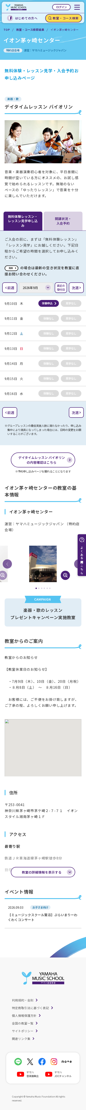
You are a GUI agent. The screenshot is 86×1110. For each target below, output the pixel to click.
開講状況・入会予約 (63, 220)
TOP (7, 30)
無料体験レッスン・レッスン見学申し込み (23, 221)
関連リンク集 (21, 1038)
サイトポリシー (23, 1031)
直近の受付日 (61, 288)
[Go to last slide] (7, 564)
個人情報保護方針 (24, 1015)
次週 (75, 287)
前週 (10, 287)
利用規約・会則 (23, 1000)
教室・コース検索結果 (30, 30)
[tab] (36, 588)
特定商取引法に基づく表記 (30, 1008)
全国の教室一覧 (23, 1023)
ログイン (61, 7)
